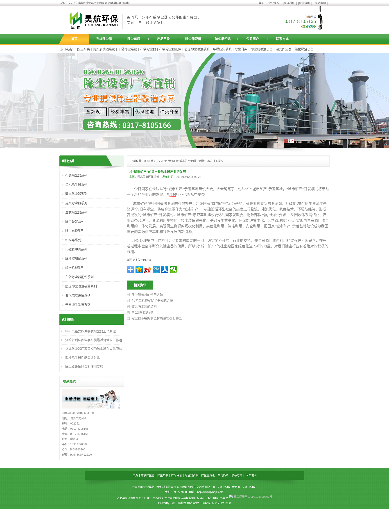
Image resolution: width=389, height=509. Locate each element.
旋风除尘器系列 (76, 203)
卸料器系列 (73, 240)
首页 (261, 3)
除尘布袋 (133, 39)
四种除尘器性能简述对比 (82, 357)
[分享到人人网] (164, 269)
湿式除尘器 (284, 49)
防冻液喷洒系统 (104, 49)
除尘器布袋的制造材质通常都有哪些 (156, 318)
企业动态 (273, 3)
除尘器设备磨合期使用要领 (84, 366)
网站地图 (320, 3)
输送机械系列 (74, 267)
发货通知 (289, 3)
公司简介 (252, 39)
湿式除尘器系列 (76, 212)
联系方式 (282, 39)
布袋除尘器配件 (170, 49)
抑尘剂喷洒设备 (262, 49)
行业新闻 (168, 161)
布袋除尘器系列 (76, 175)
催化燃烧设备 (304, 49)
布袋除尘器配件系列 (79, 277)
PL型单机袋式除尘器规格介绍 (152, 300)
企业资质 (304, 3)
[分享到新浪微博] (147, 269)
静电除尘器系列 (76, 194)
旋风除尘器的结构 (144, 306)
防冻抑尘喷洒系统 (197, 49)
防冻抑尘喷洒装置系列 (81, 286)
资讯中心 (156, 161)
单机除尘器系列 (76, 184)
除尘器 (171, 194)
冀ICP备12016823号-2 (214, 498)
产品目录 (163, 39)
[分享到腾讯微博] (156, 269)
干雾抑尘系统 (127, 49)
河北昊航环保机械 (148, 176)
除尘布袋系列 (74, 231)
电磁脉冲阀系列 (76, 249)
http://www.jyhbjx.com (210, 492)
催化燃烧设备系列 (77, 295)
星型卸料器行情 (142, 312)
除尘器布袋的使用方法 (147, 295)
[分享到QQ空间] (139, 269)
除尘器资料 (193, 39)
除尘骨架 (241, 49)
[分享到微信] (173, 269)
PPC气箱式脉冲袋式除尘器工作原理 (90, 331)
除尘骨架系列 (74, 221)
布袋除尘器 (104, 39)
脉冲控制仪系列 (76, 258)
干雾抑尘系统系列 (77, 304)
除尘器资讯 (223, 39)
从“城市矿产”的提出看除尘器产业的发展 (200, 161)
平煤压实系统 (222, 49)
